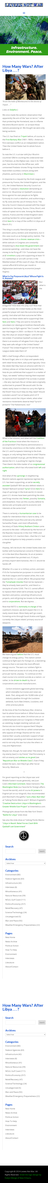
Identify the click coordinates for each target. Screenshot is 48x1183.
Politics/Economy (13, 904)
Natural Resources (13, 895)
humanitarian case (28, 513)
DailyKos (13, 109)
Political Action (12, 945)
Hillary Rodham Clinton (28, 526)
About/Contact (11, 966)
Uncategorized (11, 916)
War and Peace (12, 920)
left (40, 467)
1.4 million (10, 255)
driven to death (20, 680)
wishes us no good (27, 757)
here (9, 221)
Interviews (9, 887)
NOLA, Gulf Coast (13, 899)
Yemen (26, 498)
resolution (24, 188)
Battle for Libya (10, 815)
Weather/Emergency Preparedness (20, 925)
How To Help (11, 950)
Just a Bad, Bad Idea (36, 796)
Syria (27, 488)
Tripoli (24, 136)
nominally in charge (27, 606)
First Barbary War (13, 139)
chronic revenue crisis (29, 239)
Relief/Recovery (12, 908)
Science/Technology (14, 912)
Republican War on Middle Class (17, 760)
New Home (10, 937)
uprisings (21, 475)
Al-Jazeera (35, 790)
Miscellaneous (11, 891)
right (4, 470)
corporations (14, 601)
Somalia (41, 498)
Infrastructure (11, 883)
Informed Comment (16, 783)
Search (42, 851)
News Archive (11, 941)
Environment (11, 874)
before (20, 654)
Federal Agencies (12, 878)
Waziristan (28, 174)
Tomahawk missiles (14, 582)
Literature (9, 962)
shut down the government (27, 245)
